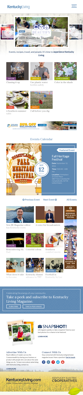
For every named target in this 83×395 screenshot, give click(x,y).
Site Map (34, 383)
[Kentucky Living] (18, 7)
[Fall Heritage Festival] (24, 169)
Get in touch (70, 357)
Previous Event (32, 200)
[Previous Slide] (8, 32)
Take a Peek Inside (33, 306)
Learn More (43, 336)
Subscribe (13, 306)
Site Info (27, 383)
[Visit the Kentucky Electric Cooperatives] (64, 379)
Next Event (49, 200)
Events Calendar (41, 139)
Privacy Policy (17, 383)
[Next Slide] (74, 32)
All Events (72, 200)
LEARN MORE (11, 369)
